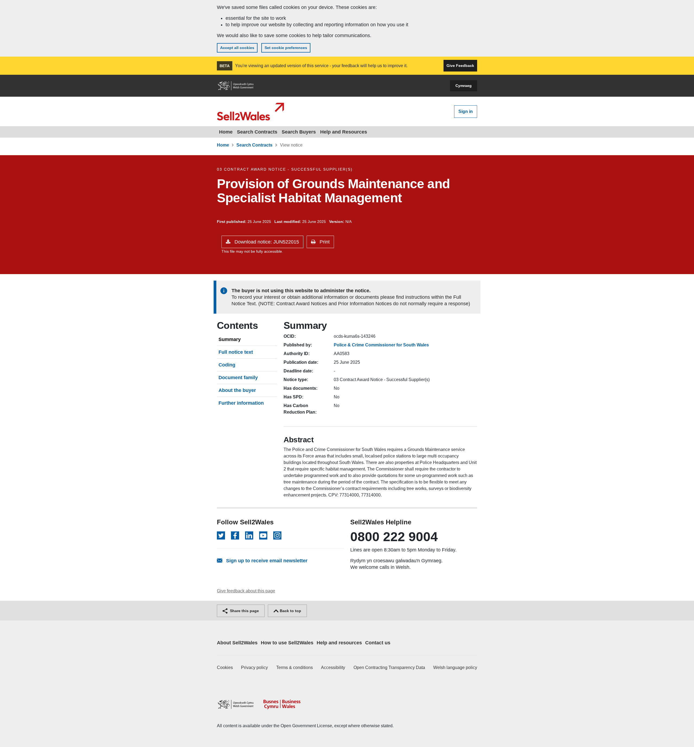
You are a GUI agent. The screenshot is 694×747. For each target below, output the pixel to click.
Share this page (244, 611)
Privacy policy (254, 667)
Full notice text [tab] (236, 352)
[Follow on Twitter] (221, 535)
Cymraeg (463, 85)
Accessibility (333, 667)
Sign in (465, 111)
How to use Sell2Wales (287, 642)
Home (226, 132)
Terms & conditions (294, 667)
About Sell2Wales (237, 642)
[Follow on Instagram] (277, 535)
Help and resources (339, 642)
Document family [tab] (238, 377)
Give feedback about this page (246, 591)
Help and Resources (343, 132)
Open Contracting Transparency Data (389, 667)
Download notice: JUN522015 (266, 242)
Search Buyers (299, 132)
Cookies (225, 667)
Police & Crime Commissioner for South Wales (381, 345)
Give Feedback (460, 65)
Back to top (290, 611)
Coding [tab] (227, 365)
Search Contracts (257, 132)
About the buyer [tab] (237, 390)
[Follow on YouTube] (263, 535)
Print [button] (324, 242)
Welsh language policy (455, 667)
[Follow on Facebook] (235, 535)
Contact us (377, 642)
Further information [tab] (241, 403)
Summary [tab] (230, 339)
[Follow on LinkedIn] (249, 535)
